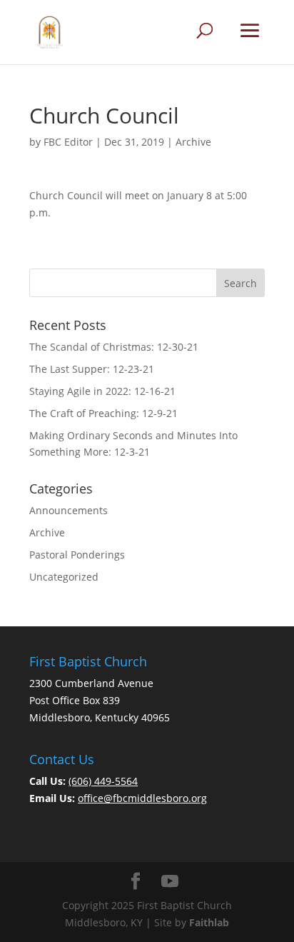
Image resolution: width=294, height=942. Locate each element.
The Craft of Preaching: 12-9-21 (103, 413)
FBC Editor (68, 142)
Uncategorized (63, 576)
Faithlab (209, 922)
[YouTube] (169, 882)
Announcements (68, 510)
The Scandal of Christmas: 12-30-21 (113, 347)
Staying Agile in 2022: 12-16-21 (102, 391)
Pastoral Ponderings (77, 554)
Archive (193, 142)
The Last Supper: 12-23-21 (91, 369)
